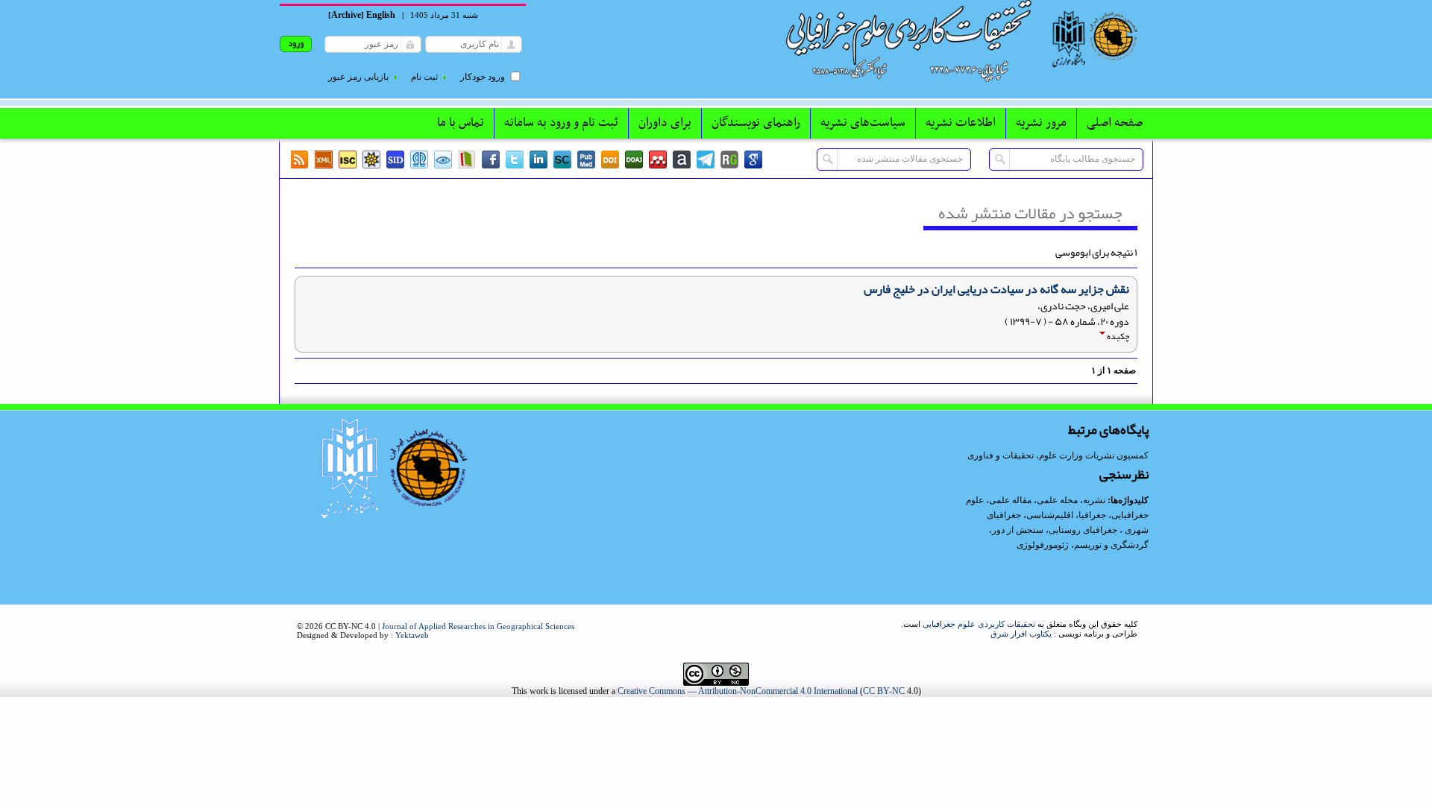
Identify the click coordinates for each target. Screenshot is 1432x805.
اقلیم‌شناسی (1049, 515)
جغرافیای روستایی (1083, 530)
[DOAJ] (634, 159)
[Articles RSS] (300, 159)
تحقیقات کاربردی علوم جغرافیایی (979, 623)
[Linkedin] (538, 159)
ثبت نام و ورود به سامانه (561, 123)
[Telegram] (706, 159)
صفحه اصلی (1115, 123)
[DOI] (610, 159)
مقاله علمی (1010, 500)
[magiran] (467, 159)
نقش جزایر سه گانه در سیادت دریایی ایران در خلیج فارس (996, 289)
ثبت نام (424, 77)
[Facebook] (491, 159)
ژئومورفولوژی (1044, 545)
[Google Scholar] (753, 159)
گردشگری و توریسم (1111, 545)
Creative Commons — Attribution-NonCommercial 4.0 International (738, 691)
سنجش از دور (1017, 530)
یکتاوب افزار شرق (1021, 633)
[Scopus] (562, 159)
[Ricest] (371, 159)
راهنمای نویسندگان (756, 123)
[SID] (395, 159)
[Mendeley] (658, 159)
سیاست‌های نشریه (862, 123)
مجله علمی (1057, 500)
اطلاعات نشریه (961, 123)
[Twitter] (515, 159)
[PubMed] (586, 159)
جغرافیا (1092, 515)
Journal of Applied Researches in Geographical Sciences (478, 626)
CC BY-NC (884, 691)
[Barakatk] (419, 159)
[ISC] (348, 159)
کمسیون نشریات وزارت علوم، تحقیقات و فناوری (1058, 455)
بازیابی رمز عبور (358, 77)
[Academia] (682, 159)
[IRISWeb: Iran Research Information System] (443, 159)
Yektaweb (412, 635)
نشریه (1094, 500)
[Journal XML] (324, 159)
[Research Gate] (729, 159)
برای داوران (664, 123)
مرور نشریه (1041, 123)
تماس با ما (460, 123)
